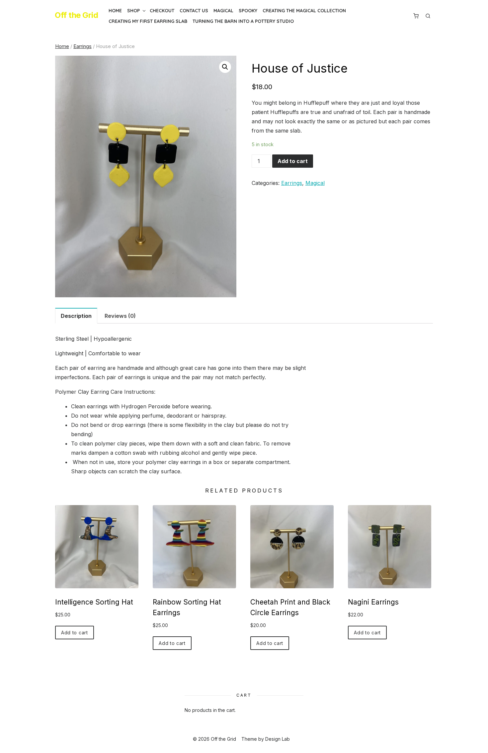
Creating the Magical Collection (304, 11)
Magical (223, 11)
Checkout (162, 11)
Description (76, 316)
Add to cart (293, 161)
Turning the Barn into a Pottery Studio (243, 21)
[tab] (76, 315)
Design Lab (277, 739)
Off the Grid (76, 15)
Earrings (82, 46)
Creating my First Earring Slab (148, 21)
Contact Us (194, 11)
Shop (133, 11)
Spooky (248, 11)
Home (115, 11)
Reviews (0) (120, 316)
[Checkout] (416, 16)
